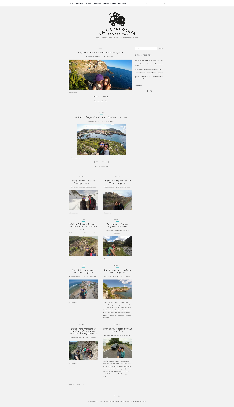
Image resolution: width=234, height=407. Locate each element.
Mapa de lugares (109, 3)
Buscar (161, 48)
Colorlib (130, 401)
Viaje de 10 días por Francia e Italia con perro (100, 52)
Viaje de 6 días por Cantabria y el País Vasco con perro (101, 117)
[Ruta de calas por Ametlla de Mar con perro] (117, 289)
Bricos (88, 3)
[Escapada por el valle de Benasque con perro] (83, 200)
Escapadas (79, 3)
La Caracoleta (110, 56)
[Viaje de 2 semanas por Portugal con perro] (83, 289)
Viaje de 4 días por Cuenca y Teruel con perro (117, 181)
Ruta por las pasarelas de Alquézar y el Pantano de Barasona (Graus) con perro (83, 331)
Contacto (122, 3)
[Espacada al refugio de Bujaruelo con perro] (117, 246)
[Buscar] (164, 3)
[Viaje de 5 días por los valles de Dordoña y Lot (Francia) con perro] (83, 246)
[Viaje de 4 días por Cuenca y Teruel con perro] (117, 200)
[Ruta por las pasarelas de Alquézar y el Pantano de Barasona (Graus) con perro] (83, 350)
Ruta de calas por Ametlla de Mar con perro (117, 271)
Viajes (71, 3)
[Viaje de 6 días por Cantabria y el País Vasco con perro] (101, 139)
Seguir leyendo (100, 96)
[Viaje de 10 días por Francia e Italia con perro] (100, 75)
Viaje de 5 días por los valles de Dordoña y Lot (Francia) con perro (83, 226)
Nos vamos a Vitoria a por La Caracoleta (117, 330)
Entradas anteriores (76, 385)
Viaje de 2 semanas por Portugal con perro (83, 271)
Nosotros (97, 3)
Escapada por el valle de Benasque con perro (83, 181)
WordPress (143, 401)
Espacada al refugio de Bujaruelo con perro (117, 225)
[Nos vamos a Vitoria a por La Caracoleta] (117, 348)
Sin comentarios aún (100, 101)
